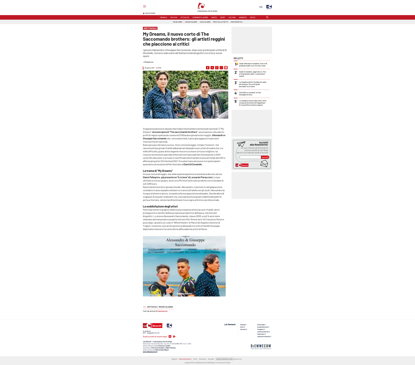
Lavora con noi (238, 359)
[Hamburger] (144, 6)
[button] (207, 67)
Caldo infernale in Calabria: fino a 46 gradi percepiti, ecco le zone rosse (253, 64)
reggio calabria (166, 307)
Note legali (211, 359)
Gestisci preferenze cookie (224, 359)
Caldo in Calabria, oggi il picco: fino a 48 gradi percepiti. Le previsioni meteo (252, 74)
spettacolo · (152, 307)
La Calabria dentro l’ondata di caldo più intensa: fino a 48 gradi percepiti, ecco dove (252, 84)
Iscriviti (265, 157)
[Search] (267, 17)
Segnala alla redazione (185, 359)
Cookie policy (202, 359)
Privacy (195, 359)
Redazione (174, 359)
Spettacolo (163, 311)
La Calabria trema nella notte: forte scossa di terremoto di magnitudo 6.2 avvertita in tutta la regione (252, 103)
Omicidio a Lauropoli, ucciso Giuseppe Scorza (250, 93)
